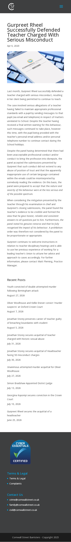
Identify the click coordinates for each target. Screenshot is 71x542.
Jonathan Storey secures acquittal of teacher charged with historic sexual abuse (31, 337)
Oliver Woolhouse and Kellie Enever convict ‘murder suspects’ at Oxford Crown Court (34, 304)
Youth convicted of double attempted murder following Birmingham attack (31, 288)
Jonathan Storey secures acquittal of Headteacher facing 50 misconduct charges (34, 353)
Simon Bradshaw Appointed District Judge (29, 383)
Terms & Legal (17, 478)
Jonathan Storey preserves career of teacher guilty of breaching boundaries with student (34, 320)
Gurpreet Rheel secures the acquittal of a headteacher (29, 413)
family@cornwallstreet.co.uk (24, 504)
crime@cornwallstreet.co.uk (24, 499)
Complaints (15, 483)
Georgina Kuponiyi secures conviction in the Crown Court (34, 397)
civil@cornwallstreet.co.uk (23, 509)
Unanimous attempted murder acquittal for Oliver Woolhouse (34, 369)
